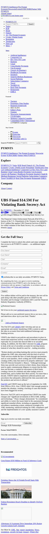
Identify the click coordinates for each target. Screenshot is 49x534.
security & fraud (16, 532)
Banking (13, 62)
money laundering (27, 530)
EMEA (13, 92)
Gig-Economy (15, 68)
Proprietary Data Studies (19, 103)
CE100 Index (15, 116)
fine (17, 530)
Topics (7, 50)
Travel (12, 83)
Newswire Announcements (20, 114)
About (3, 13)
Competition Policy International (22, 121)
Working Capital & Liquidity (21, 118)
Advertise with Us (20, 139)
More (8, 46)
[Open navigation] (2, 18)
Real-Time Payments (18, 87)
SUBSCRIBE (26, 9)
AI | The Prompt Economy (16, 35)
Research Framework (18, 106)
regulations (5, 532)
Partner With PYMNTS (26, 155)
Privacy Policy (6, 287)
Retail (8, 31)
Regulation (10, 39)
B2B (7, 29)
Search (31, 24)
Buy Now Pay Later (18, 60)
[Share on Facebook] (2, 213)
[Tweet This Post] (4, 213)
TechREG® (15, 85)
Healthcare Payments (18, 72)
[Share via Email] (8, 213)
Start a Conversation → (10, 439)
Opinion (13, 112)
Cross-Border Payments (19, 66)
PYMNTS (8, 210)
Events (18, 9)
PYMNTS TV (11, 22)
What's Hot (34, 532)
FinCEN (4, 384)
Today (8, 26)
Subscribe (16, 134)
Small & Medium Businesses (21, 77)
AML (38, 344)
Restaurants (14, 90)
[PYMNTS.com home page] (12, 16)
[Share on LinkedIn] (6, 213)
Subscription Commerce (19, 81)
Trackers (13, 101)
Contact (9, 13)
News (37, 530)
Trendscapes (10, 41)
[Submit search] (39, 143)
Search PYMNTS (7, 143)
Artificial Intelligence (18, 55)
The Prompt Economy (26, 153)
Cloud (12, 64)
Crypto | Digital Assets (14, 37)
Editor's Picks (15, 110)
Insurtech (13, 75)
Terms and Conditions (21, 287)
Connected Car (16, 57)
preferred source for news (26, 310)
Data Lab (9, 44)
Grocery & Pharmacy (18, 70)
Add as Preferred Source (14, 323)
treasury (26, 532)
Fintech (8, 33)
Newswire (12, 9)
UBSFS (18, 327)
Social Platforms (16, 79)
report (9, 228)
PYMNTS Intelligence (9, 7)
